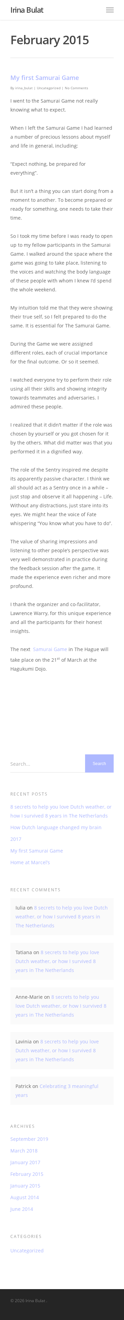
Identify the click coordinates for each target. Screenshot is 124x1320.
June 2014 (21, 1209)
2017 (15, 839)
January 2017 (25, 1162)
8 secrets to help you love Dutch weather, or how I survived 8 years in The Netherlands (61, 811)
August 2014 (24, 1197)
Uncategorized (49, 87)
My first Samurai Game (44, 77)
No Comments (76, 87)
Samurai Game (50, 649)
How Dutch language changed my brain (56, 827)
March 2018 (24, 1150)
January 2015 (25, 1185)
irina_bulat (24, 87)
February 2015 (26, 1174)
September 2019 (29, 1139)
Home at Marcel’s (30, 862)
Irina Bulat (26, 9)
